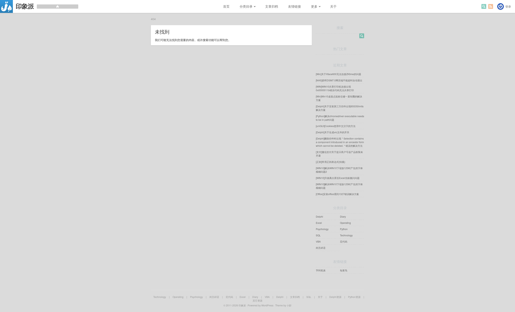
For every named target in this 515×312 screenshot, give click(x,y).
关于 (333, 6)
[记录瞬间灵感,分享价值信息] (39, 6)
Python (344, 229)
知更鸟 (343, 270)
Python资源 (354, 297)
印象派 (242, 305)
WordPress (267, 305)
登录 (508, 6)
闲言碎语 (320, 247)
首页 (226, 6)
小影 (289, 305)
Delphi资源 (335, 297)
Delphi (319, 216)
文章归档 (271, 6)
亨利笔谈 (320, 270)
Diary (343, 216)
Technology (346, 235)
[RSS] (490, 6)
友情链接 (294, 6)
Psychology (322, 229)
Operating (345, 222)
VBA (318, 241)
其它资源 (257, 300)
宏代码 (343, 241)
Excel (319, 222)
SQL (318, 235)
